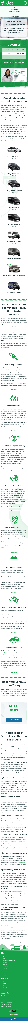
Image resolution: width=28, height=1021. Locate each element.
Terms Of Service (6, 973)
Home (4, 956)
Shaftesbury (18, 789)
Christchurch (6, 347)
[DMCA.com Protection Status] (14, 1014)
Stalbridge (3, 920)
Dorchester (3, 883)
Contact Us (5, 968)
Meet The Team (6, 966)
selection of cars (7, 653)
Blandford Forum (5, 846)
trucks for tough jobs (12, 655)
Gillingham (22, 827)
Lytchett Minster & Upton (9, 902)
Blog (4, 958)
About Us (5, 964)
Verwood (10, 140)
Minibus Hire (5, 987)
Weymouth (3, 140)
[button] (14, 75)
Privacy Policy (6, 971)
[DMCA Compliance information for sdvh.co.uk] (14, 1011)
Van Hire (4, 985)
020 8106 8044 (15, 62)
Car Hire (4, 983)
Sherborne (3, 810)
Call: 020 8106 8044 (14, 720)
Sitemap (4, 975)
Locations (5, 962)
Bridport (25, 345)
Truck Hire (5, 989)
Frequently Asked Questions (9, 960)
